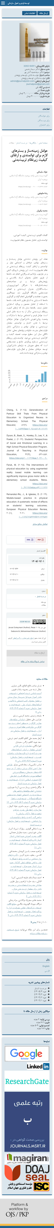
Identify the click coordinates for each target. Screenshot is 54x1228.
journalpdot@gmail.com (38, 84)
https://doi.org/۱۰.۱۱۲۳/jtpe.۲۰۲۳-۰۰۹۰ (28, 458)
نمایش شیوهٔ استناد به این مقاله (32, 662)
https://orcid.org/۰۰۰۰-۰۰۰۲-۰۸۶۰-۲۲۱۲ (32, 225)
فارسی (47, 970)
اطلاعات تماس (29, 13)
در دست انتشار (21, 143)
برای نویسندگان (44, 120)
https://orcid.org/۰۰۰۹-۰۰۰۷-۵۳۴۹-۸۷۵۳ (32, 187)
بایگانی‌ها (32, 143)
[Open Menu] (3, 3)
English (46, 966)
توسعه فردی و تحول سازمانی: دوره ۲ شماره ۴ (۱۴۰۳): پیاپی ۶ (25, 708)
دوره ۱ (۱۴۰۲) (41, 1000)
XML (28, 540)
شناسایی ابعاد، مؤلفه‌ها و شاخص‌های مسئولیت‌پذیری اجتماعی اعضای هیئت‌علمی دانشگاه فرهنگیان (24, 795)
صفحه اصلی (43, 143)
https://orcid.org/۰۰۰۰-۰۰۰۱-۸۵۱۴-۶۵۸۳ (32, 204)
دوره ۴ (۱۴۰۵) (41, 991)
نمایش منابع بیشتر (40, 524)
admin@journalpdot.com (22, 81)
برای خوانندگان (44, 116)
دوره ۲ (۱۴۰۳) (41, 997)
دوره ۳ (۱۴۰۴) (41, 994)
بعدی (34, 922)
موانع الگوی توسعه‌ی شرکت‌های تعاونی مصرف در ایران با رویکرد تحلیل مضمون (24, 907)
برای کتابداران (44, 125)
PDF (39, 540)
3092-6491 (29, 66)
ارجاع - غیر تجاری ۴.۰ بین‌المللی (23, 638)
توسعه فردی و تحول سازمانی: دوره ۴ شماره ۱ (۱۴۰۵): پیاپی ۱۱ (25, 843)
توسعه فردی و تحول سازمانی (18, 3)
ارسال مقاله (43, 13)
